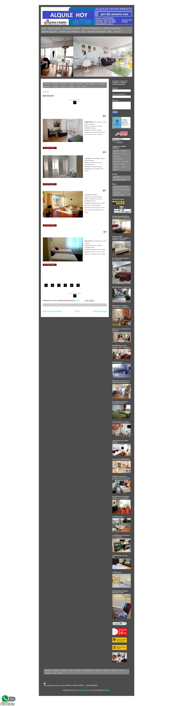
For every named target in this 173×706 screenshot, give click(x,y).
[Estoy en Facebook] (118, 135)
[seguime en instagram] (122, 135)
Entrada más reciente (52, 311)
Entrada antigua (100, 311)
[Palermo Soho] (90, 76)
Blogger (107, 690)
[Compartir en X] (89, 301)
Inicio (77, 311)
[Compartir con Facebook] (91, 301)
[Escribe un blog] (87, 301)
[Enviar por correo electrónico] (86, 301)
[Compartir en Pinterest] (93, 301)
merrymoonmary (83, 690)
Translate (119, 142)
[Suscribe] (116, 135)
